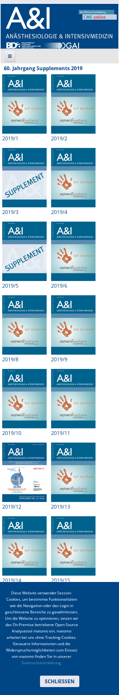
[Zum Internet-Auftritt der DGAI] (61, 44)
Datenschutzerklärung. (42, 662)
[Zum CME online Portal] (98, 14)
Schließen (60, 681)
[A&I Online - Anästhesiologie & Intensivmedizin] (59, 22)
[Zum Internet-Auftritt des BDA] (23, 44)
